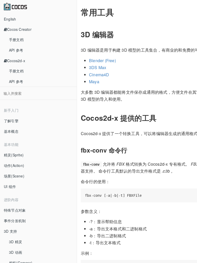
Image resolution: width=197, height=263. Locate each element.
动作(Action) (14, 165)
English (10, 19)
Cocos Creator (19, 29)
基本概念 (11, 131)
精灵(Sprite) (14, 154)
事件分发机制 (15, 220)
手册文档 (16, 39)
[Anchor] (117, 34)
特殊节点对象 (15, 210)
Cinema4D (99, 75)
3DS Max (97, 67)
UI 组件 (10, 186)
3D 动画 (15, 252)
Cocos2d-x (16, 60)
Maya (94, 81)
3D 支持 (10, 231)
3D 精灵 (15, 241)
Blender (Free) (102, 60)
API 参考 (16, 50)
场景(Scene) (14, 176)
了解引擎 (11, 120)
